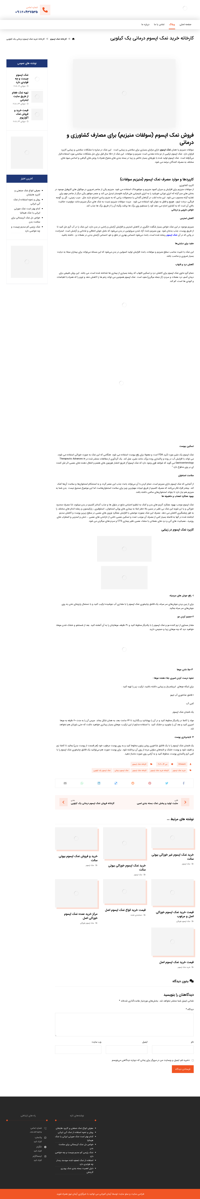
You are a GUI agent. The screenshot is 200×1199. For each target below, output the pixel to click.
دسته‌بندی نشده (136, 915)
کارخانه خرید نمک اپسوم (160, 770)
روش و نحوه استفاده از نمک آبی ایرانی (26, 202)
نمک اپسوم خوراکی (183, 921)
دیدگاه (190, 1009)
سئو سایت (123, 1194)
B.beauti (182, 764)
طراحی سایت (137, 1194)
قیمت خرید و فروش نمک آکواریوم (21, 114)
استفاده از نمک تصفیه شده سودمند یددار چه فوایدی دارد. (74, 1162)
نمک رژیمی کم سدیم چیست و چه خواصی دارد (25, 229)
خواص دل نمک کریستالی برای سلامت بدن (25, 220)
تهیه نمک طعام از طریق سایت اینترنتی (20, 96)
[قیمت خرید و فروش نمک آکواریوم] (37, 114)
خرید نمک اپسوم (179, 770)
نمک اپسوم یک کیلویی (102, 770)
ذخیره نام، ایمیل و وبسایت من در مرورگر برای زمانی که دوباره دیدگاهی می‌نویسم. (150, 1060)
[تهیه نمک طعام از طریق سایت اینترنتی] (37, 97)
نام (192, 1042)
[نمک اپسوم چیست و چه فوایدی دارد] (37, 79)
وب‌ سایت (96, 1042)
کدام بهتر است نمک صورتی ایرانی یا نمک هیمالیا (27, 211)
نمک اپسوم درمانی (121, 770)
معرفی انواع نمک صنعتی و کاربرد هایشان (27, 192)
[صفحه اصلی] (73, 39)
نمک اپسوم (165, 150)
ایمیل (144, 1042)
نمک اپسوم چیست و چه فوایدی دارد (21, 78)
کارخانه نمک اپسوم (139, 764)
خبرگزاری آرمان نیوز (77, 1194)
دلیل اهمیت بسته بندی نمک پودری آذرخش (77, 1170)
